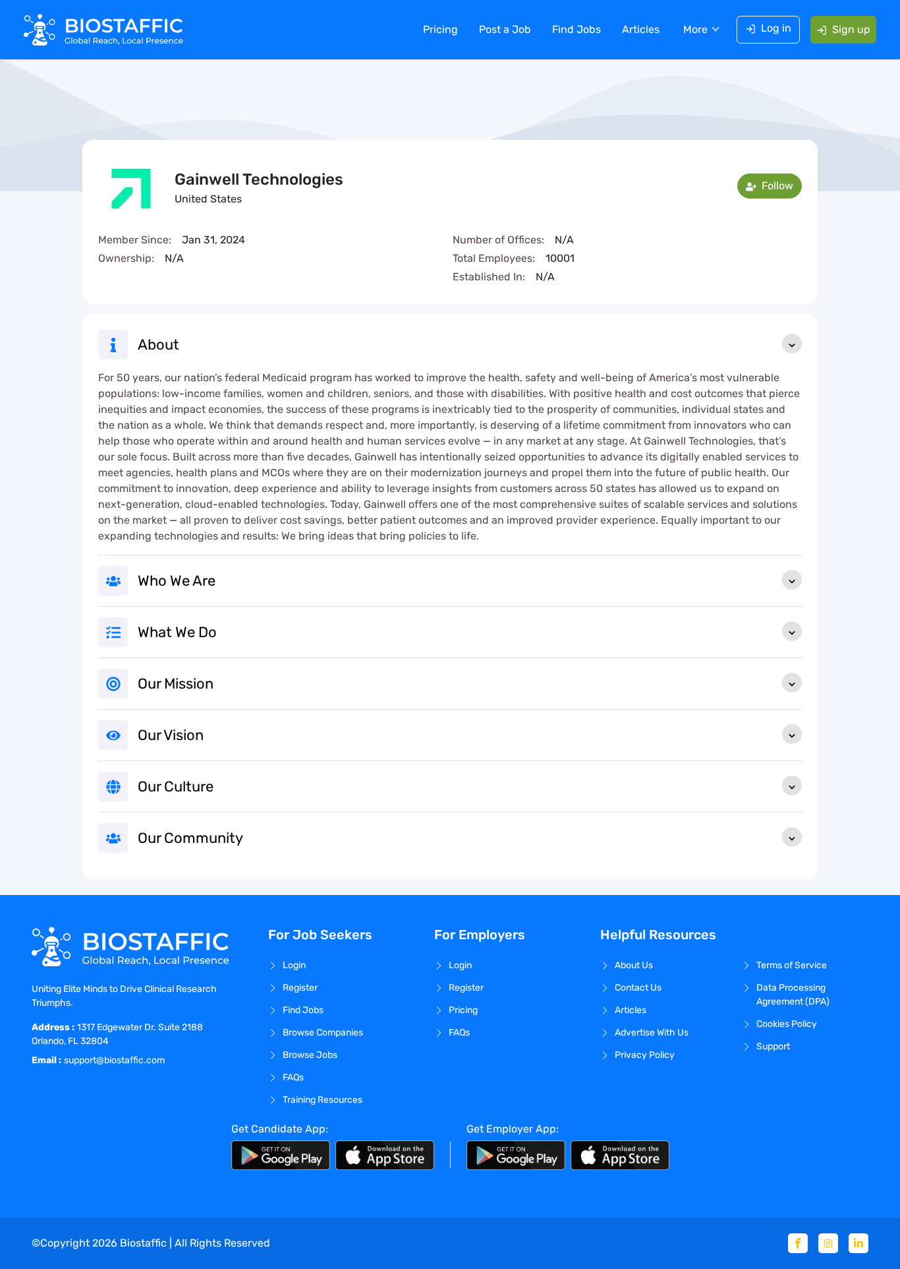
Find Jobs (576, 29)
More (695, 29)
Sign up (851, 29)
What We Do (177, 632)
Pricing (440, 29)
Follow (776, 185)
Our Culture (175, 786)
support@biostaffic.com (114, 1060)
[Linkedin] (858, 1243)
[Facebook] (798, 1243)
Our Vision (171, 735)
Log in (776, 28)
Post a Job (505, 29)
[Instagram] (828, 1243)
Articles (641, 29)
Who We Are (176, 581)
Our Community (190, 838)
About (158, 345)
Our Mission (175, 684)
